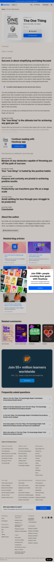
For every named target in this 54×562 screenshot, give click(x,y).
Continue (40, 288)
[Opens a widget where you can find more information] (49, 559)
